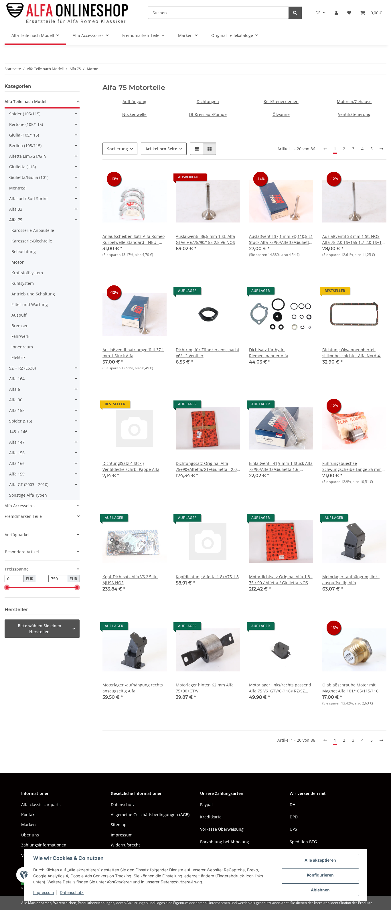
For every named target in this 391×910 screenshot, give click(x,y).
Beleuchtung (23, 251)
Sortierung (117, 148)
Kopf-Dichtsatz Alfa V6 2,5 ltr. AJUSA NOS (130, 579)
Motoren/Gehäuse (354, 101)
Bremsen (20, 325)
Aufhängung (134, 101)
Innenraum (22, 347)
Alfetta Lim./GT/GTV (27, 156)
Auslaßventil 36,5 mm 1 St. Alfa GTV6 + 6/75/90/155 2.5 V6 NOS (205, 239)
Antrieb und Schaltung (33, 294)
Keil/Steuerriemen (281, 101)
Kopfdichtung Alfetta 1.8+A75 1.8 (207, 576)
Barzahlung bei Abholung (224, 841)
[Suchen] (295, 13)
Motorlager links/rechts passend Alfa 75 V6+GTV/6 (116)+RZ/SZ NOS (280, 688)
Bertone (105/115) (26, 124)
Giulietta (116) (22, 166)
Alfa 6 (14, 389)
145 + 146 (18, 431)
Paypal (206, 804)
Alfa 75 (15, 219)
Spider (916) (20, 421)
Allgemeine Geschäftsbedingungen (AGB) (150, 814)
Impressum (43, 892)
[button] (336, 13)
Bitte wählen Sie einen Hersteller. (39, 628)
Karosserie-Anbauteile (32, 230)
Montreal (18, 188)
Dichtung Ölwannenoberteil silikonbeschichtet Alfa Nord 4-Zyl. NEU (351, 353)
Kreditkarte (211, 817)
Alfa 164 (17, 378)
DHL (293, 804)
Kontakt (28, 814)
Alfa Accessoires (20, 505)
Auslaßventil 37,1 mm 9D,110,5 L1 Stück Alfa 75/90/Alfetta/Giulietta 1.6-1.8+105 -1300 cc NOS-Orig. (281, 239)
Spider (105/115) (24, 114)
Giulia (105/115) (24, 135)
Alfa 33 (15, 209)
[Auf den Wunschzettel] (157, 178)
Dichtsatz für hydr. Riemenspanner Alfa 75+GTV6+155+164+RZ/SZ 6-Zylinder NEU (275, 353)
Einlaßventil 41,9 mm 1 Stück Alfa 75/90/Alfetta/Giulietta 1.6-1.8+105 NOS (281, 466)
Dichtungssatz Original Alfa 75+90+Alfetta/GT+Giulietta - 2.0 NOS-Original (206, 466)
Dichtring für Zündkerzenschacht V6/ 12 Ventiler (207, 352)
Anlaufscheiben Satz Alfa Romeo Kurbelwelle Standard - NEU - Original (133, 239)
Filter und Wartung (29, 304)
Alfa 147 (17, 442)
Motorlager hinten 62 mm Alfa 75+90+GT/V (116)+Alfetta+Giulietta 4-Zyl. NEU (207, 688)
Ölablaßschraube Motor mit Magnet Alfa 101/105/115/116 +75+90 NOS (350, 688)
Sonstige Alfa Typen (28, 495)
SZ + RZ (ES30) (22, 368)
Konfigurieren (320, 875)
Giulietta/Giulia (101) (28, 177)
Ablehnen (320, 889)
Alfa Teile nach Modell (26, 101)
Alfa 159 (17, 474)
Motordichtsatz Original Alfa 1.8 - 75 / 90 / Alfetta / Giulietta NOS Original (281, 580)
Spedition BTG (303, 841)
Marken (28, 824)
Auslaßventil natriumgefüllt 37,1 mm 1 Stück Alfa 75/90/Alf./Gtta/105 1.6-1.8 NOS (133, 353)
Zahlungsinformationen (43, 845)
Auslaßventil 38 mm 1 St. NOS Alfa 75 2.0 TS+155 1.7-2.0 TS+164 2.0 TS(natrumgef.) (354, 239)
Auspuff (19, 315)
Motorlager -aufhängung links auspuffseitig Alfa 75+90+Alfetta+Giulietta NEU (351, 580)
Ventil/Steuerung (354, 114)
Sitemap (119, 824)
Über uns (30, 835)
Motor (17, 262)
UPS (293, 829)
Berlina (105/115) (25, 145)
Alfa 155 (17, 410)
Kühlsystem (22, 283)
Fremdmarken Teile (23, 516)
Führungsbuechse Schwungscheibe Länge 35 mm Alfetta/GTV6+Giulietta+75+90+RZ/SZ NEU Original (354, 466)
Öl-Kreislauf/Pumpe (208, 114)
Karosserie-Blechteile (31, 241)
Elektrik (18, 357)
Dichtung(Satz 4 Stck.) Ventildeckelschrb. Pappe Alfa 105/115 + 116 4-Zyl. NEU (130, 466)
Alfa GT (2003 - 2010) (28, 484)
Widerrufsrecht (125, 845)
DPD (294, 817)
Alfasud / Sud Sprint (28, 198)
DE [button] (318, 12)
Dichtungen (208, 101)
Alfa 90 (15, 399)
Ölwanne (281, 114)
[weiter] (381, 149)
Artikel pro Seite (161, 148)
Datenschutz (72, 892)
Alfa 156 (17, 452)
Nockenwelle (134, 114)
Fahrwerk (20, 336)
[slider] (6, 587)
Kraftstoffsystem (27, 272)
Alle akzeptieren (320, 860)
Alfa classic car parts (41, 804)
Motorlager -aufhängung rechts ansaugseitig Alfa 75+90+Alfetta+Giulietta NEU (132, 688)
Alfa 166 (17, 463)
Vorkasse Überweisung (222, 829)
